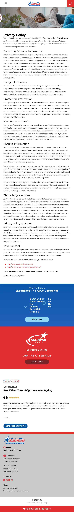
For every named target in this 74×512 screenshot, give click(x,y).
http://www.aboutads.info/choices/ (20, 264)
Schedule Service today (38, 509)
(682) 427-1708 (12, 450)
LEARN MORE (37, 362)
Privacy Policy (42, 503)
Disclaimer (31, 503)
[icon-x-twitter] (12, 480)
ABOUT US (37, 319)
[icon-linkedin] (9, 480)
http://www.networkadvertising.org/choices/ (23, 267)
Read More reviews (15, 426)
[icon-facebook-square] (4, 480)
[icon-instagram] (7, 480)
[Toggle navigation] (6, 3)
